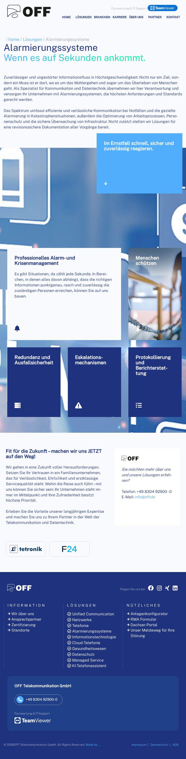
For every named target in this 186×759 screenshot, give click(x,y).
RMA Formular (143, 619)
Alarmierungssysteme (91, 631)
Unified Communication (93, 614)
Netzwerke (82, 620)
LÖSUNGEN (84, 17)
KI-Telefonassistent (89, 665)
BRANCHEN (102, 17)
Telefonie (80, 625)
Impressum (139, 744)
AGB (175, 744)
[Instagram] (159, 589)
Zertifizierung (23, 625)
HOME (66, 17)
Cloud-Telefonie (86, 642)
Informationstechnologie (94, 637)
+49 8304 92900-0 (167, 679)
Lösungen (32, 39)
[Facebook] (151, 589)
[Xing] (167, 589)
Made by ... (93, 744)
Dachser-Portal (144, 625)
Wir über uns (22, 613)
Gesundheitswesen (89, 648)
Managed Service (88, 660)
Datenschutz (83, 654)
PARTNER (155, 17)
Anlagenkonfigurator (149, 613)
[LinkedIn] (175, 589)
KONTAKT (173, 17)
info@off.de (162, 675)
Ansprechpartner (26, 619)
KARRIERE (120, 17)
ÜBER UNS (136, 17)
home (13, 39)
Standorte (20, 630)
